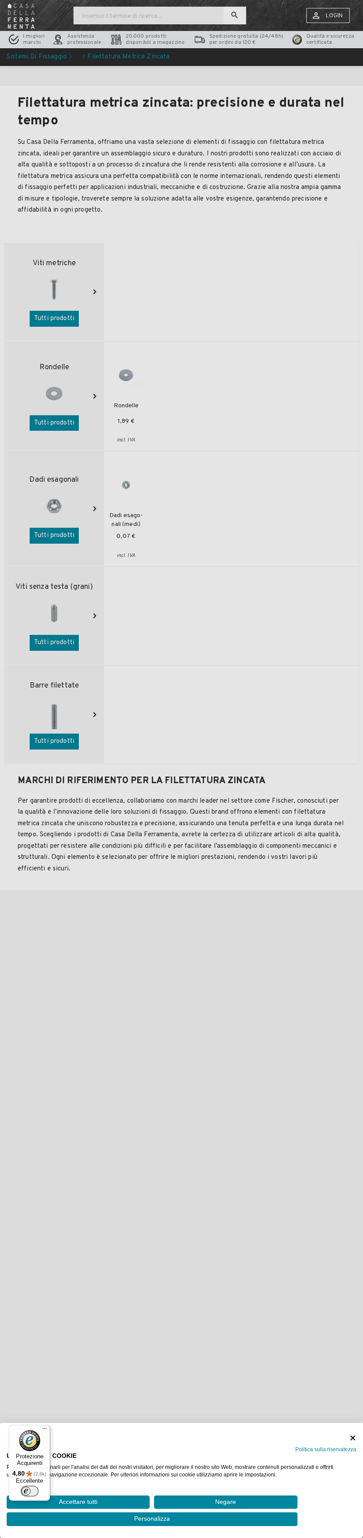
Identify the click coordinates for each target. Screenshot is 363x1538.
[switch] (30, 1491)
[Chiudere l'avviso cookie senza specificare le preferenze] (352, 1438)
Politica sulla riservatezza (325, 1449)
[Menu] (44, 1430)
